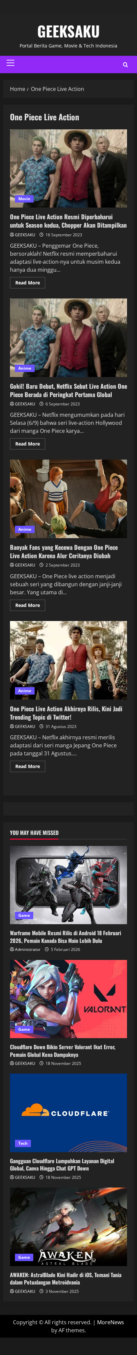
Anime (24, 368)
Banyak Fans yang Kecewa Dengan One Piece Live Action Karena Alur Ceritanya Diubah (68, 499)
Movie (24, 199)
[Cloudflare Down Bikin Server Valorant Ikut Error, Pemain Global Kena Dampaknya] (68, 999)
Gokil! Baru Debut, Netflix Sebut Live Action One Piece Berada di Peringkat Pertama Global (68, 337)
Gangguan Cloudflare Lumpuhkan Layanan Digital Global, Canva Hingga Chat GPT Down (62, 1164)
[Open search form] (125, 64)
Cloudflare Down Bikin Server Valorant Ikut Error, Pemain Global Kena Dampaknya (62, 1050)
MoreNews (110, 1322)
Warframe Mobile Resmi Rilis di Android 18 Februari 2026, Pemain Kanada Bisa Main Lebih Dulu (65, 936)
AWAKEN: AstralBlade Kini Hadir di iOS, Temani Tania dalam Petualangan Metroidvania (65, 1278)
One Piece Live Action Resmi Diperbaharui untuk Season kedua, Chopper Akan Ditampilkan (68, 168)
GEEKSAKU (68, 31)
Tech (23, 1143)
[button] (10, 63)
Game (24, 915)
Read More (30, 281)
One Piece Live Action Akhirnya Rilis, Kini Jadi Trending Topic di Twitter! (68, 660)
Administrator (28, 949)
